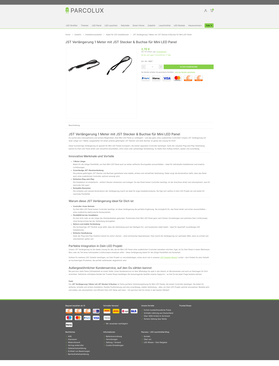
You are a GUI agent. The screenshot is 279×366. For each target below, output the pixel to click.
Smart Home (138, 25)
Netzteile (125, 25)
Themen (84, 25)
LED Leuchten (111, 25)
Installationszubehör (93, 34)
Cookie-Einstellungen (114, 345)
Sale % (209, 25)
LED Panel (96, 25)
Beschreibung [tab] (74, 125)
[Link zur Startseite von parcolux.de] (84, 10)
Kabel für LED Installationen (117, 34)
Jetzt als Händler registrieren (185, 72)
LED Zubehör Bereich (169, 257)
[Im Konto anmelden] (205, 10)
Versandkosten (161, 52)
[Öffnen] (212, 10)
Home (67, 34)
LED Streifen (71, 25)
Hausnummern (195, 25)
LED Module (179, 25)
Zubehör (151, 25)
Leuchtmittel (164, 25)
